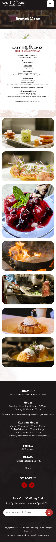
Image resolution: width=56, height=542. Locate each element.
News (28, 468)
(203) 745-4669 (28, 449)
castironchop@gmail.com (28, 460)
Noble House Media (41, 535)
